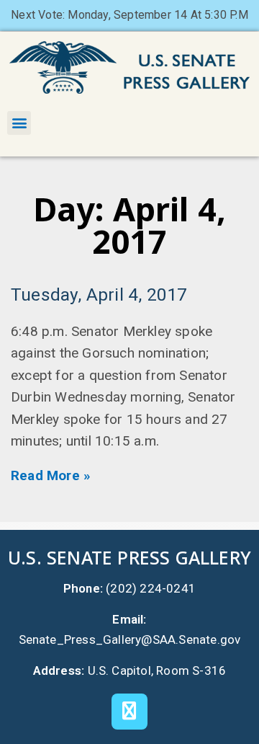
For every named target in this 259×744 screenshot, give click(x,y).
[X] (129, 712)
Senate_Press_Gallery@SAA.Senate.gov (130, 639)
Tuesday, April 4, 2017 (99, 294)
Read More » (51, 475)
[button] (19, 123)
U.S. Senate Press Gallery (129, 557)
